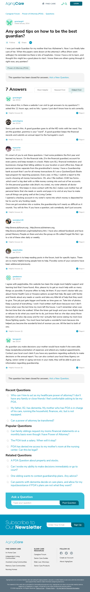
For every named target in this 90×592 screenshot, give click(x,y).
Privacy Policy (50, 588)
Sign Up (78, 524)
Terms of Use (40, 588)
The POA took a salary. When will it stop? (33, 440)
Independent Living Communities (13, 557)
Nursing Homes (11, 569)
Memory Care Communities (15, 566)
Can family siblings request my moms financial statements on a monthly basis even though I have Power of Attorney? (45, 432)
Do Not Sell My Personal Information (68, 588)
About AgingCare (66, 561)
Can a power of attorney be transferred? (32, 420)
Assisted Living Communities (16, 562)
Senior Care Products (42, 566)
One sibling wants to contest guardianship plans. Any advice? (44, 476)
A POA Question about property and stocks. (35, 460)
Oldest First (76, 90)
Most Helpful (42, 90)
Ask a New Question (59, 77)
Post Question (69, 502)
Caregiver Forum (40, 554)
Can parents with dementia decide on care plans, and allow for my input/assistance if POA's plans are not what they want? (46, 483)
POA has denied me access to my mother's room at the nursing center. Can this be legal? (45, 448)
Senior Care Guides (41, 558)
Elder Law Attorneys (41, 562)
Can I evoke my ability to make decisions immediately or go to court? (44, 468)
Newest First (59, 90)
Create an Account (66, 558)
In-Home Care (11, 553)
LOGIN (76, 3)
